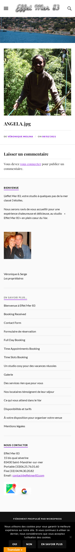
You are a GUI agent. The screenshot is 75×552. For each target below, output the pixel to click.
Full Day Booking (14, 340)
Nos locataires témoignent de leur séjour (29, 391)
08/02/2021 (49, 136)
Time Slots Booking (16, 357)
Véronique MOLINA (20, 136)
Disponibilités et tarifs (17, 409)
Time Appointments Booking (22, 348)
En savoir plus (52, 544)
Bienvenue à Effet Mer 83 (19, 305)
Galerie (8, 374)
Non (29, 544)
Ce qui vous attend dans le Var (23, 400)
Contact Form (12, 322)
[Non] (70, 537)
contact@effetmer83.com (28, 475)
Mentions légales (14, 426)
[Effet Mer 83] (37, 8)
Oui (14, 544)
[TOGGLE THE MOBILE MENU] (6, 8)
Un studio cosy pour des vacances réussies (30, 365)
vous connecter (30, 164)
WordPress (54, 518)
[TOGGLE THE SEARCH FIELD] (69, 8)
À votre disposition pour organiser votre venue (33, 417)
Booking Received (15, 314)
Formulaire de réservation (20, 331)
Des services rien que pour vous (23, 383)
